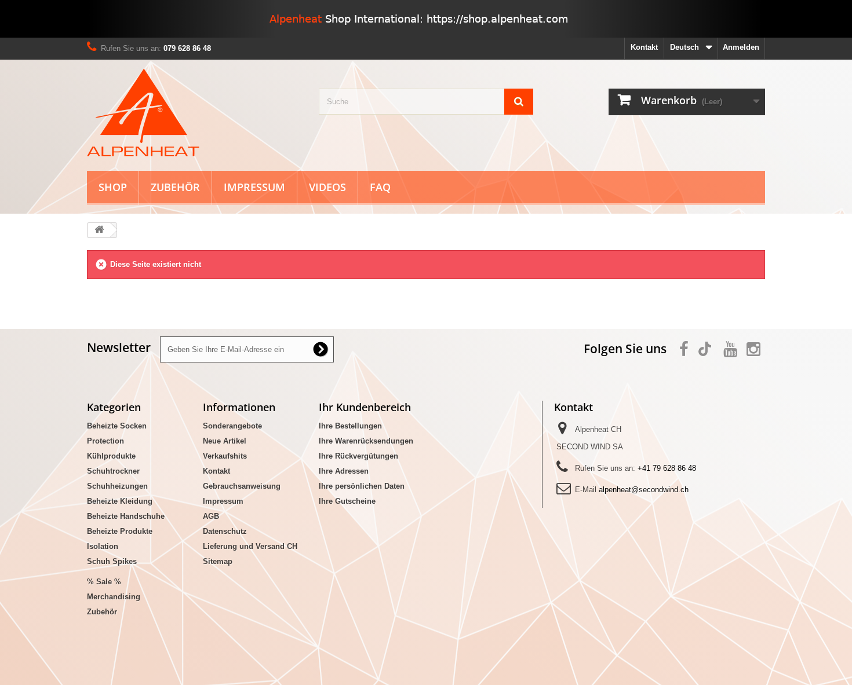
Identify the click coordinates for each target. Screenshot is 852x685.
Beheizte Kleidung (119, 501)
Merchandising (113, 596)
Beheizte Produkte (119, 531)
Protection (105, 441)
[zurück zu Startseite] (99, 230)
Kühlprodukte (111, 456)
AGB (211, 516)
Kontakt (644, 47)
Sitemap (217, 561)
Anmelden (741, 47)
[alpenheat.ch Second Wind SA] (194, 112)
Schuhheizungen (117, 486)
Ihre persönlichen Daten (362, 486)
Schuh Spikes (112, 561)
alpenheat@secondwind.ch (644, 489)
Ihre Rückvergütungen (358, 456)
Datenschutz (225, 531)
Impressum (254, 187)
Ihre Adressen (344, 471)
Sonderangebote (232, 426)
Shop (113, 187)
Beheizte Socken (117, 426)
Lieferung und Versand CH (250, 546)
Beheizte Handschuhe (126, 516)
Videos (327, 187)
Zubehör (175, 187)
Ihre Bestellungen (350, 426)
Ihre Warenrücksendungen (366, 441)
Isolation (102, 546)
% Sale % (104, 581)
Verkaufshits (225, 456)
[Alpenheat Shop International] (426, 19)
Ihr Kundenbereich (365, 407)
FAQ (380, 187)
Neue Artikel (224, 441)
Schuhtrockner (113, 471)
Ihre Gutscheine (347, 501)
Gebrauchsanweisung (242, 486)
